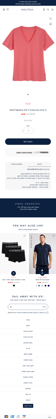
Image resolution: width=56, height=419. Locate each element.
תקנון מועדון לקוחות (28, 371)
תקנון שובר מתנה (28, 365)
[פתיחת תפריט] (52, 10)
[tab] (39, 164)
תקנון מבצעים (28, 342)
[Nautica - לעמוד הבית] (27, 9)
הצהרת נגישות (28, 331)
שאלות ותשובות (28, 377)
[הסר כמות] (33, 130)
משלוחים (28, 388)
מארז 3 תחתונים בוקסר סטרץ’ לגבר (13, 279)
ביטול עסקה (28, 406)
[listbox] (13, 285)
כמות (28, 126)
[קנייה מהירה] (42, 273)
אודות (28, 320)
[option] (48, 286)
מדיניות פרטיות (28, 337)
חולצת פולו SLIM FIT (42, 279)
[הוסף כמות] (23, 130)
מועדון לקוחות (28, 360)
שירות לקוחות (28, 383)
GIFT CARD (28, 354)
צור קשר (28, 394)
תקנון (28, 325)
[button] (4, 9)
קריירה (28, 348)
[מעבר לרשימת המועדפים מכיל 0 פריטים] (8, 9)
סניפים (28, 400)
